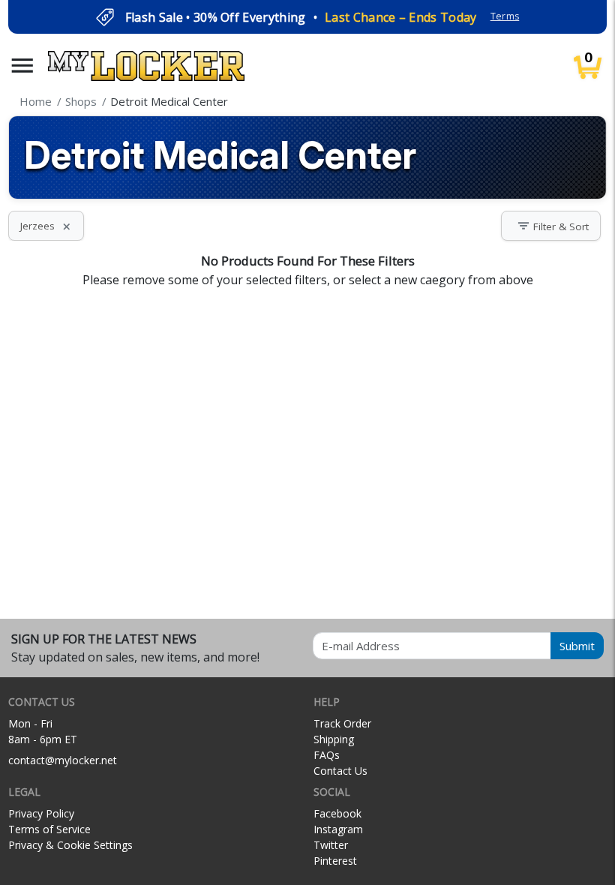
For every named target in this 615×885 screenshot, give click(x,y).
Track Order (342, 723)
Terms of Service (49, 829)
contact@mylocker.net (62, 760)
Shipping (334, 739)
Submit (577, 645)
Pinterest (335, 861)
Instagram (338, 829)
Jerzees (46, 225)
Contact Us (341, 771)
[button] (22, 65)
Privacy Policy (41, 813)
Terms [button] (505, 16)
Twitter (331, 845)
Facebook (338, 813)
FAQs (327, 755)
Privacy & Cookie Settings (70, 845)
